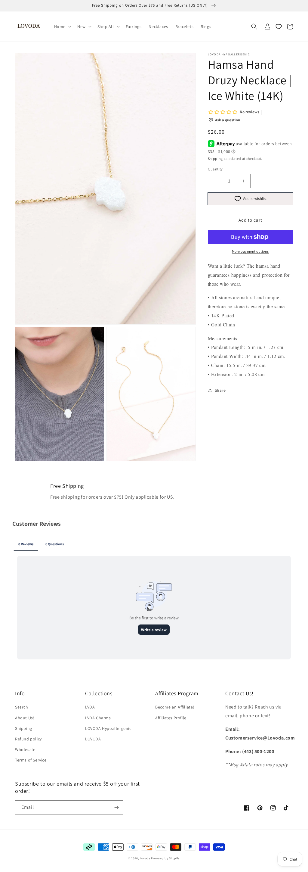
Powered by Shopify (165, 858)
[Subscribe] (116, 807)
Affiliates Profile (170, 718)
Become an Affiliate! (174, 707)
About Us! (24, 718)
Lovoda (145, 858)
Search (21, 707)
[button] (62, 26)
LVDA (90, 707)
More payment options (250, 251)
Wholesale (25, 749)
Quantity (215, 169)
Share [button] (220, 390)
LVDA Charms (98, 718)
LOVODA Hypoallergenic (108, 728)
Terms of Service (31, 760)
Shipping (215, 158)
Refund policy (28, 739)
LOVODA (93, 739)
